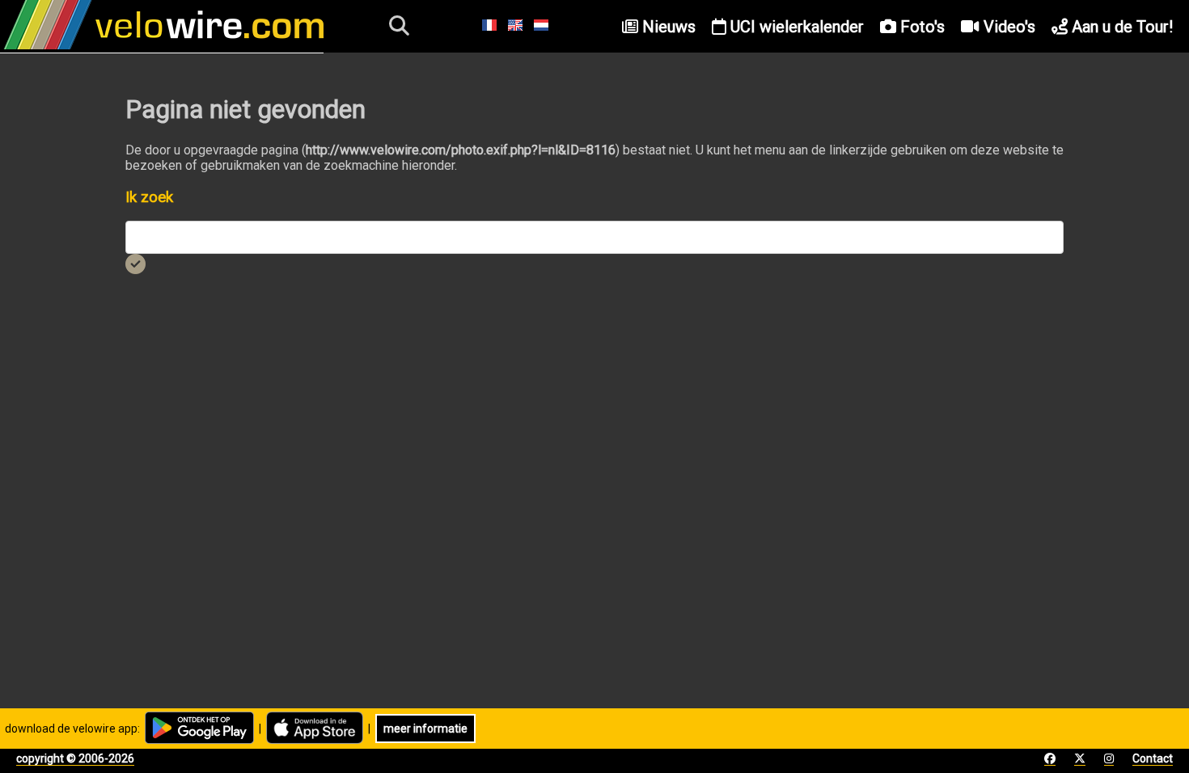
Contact (1152, 758)
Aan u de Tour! (1120, 26)
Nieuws (667, 26)
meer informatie (425, 728)
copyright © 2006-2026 (75, 758)
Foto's (920, 26)
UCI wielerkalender (795, 26)
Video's (1007, 26)
